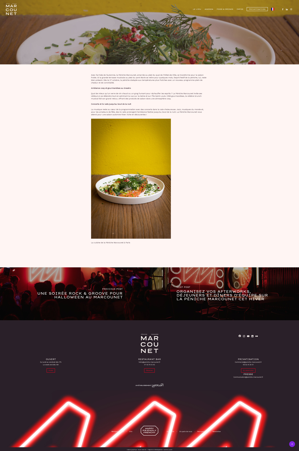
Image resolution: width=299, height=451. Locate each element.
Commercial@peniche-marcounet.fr (248, 362)
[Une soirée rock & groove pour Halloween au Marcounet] (75, 293)
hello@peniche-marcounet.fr (149, 362)
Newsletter (216, 431)
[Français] (273, 9)
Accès (51, 370)
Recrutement (202, 431)
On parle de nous (185, 431)
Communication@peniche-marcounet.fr (248, 377)
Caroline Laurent (168, 449)
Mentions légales (117, 431)
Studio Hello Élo (142, 449)
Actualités (170, 431)
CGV (130, 431)
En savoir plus (248, 370)
